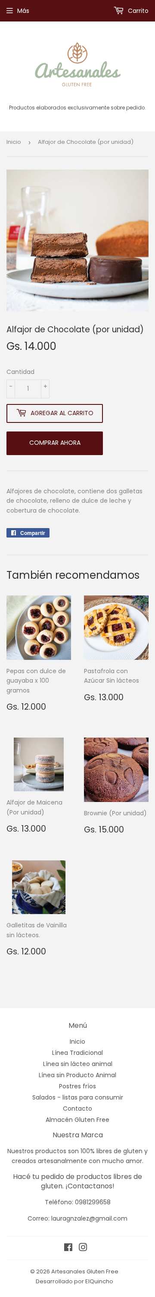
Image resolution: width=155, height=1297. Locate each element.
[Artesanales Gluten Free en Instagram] (83, 1248)
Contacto (77, 1108)
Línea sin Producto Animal (77, 1075)
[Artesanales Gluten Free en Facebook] (68, 1248)
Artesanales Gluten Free (84, 1271)
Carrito (137, 10)
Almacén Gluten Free (77, 1119)
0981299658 (93, 1202)
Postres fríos (77, 1086)
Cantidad (20, 372)
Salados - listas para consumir (77, 1097)
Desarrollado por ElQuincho (74, 1281)
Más (23, 10)
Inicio (13, 142)
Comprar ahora (55, 442)
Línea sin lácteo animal (77, 1064)
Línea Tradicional (77, 1052)
